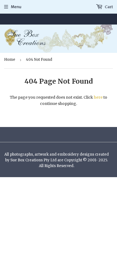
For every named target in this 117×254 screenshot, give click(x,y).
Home (9, 59)
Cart (108, 6)
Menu (16, 6)
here (98, 97)
